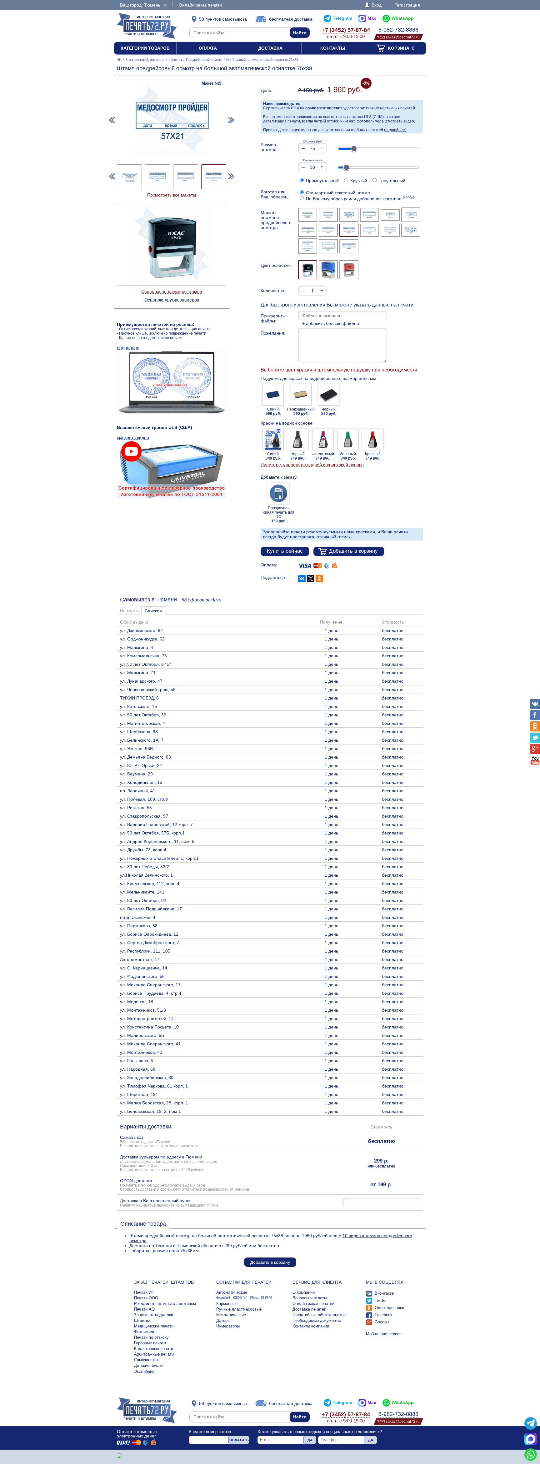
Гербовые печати (150, 1343)
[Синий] (328, 269)
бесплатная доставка (290, 19)
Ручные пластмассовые (239, 1309)
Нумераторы (228, 1326)
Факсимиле (144, 1331)
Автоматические (231, 1292)
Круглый (358, 180)
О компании (303, 1292)
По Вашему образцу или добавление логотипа (359, 198)
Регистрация (407, 4)
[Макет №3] (348, 215)
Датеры (223, 1320)
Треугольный (391, 180)
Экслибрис (144, 1371)
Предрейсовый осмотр (204, 60)
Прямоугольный (322, 180)
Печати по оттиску (151, 1337)
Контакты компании (310, 1326)
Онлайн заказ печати (200, 4)
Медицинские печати (153, 1326)
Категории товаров (145, 48)
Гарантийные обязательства (319, 1314)
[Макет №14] (328, 246)
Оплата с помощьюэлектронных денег (137, 1433)
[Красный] (348, 269)
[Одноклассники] (319, 578)
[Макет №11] (390, 230)
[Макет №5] (390, 215)
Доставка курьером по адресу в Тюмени (168, 1163)
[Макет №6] (410, 214)
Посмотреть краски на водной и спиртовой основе (312, 464)
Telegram (342, 18)
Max (372, 18)
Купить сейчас (285, 551)
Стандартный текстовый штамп (337, 192)
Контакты (332, 48)
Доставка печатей (309, 1309)
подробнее (395, 130)
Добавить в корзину (353, 551)
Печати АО (144, 1309)
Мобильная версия (384, 1334)
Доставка (270, 48)
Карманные (227, 1303)
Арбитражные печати (154, 1354)
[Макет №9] (348, 230)
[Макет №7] (307, 230)
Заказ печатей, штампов (144, 60)
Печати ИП (144, 1292)
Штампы (175, 60)
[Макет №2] (328, 215)
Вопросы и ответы (309, 1298)
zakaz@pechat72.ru (403, 37)
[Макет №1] (307, 215)
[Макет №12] (410, 230)
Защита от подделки (153, 1314)
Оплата (208, 48)
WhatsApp (403, 18)
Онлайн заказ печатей (313, 1303)
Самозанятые (146, 1359)
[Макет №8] (328, 230)
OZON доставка (184, 1184)
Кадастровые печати (153, 1348)
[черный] (307, 269)
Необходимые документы (316, 1320)
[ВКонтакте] (302, 578)
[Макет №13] (307, 246)
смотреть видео (400, 121)
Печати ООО (146, 1298)
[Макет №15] (348, 246)
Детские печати (148, 1365)
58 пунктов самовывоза (223, 19)
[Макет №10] (369, 230)
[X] (310, 578)
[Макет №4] (369, 215)
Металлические (231, 1314)
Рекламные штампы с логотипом (165, 1303)
